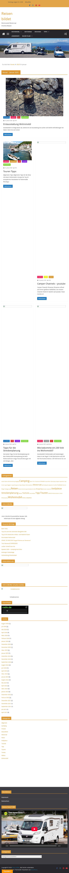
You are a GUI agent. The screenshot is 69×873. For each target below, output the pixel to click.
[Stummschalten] (62, 846)
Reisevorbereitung (22, 489)
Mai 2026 (4, 629)
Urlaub (60, 493)
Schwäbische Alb (31, 489)
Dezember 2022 (6, 694)
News (45, 277)
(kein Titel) (4, 528)
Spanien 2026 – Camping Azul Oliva (11, 549)
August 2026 (5, 623)
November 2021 (6, 703)
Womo (24, 498)
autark (2, 481)
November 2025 (6, 647)
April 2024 (4, 671)
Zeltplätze (29, 498)
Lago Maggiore (8, 485)
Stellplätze (13, 161)
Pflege (2, 489)
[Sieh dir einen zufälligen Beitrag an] (65, 34)
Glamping (53, 481)
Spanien (49, 489)
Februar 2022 (5, 697)
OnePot (55, 485)
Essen (31, 481)
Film (34, 481)
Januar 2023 (4, 691)
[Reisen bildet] (3, 34)
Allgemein (6, 117)
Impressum (4, 797)
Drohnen (38, 32)
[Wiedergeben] (4, 846)
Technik (46, 441)
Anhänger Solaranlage (7, 552)
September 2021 (6, 706)
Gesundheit (47, 481)
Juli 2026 (3, 626)
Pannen (64, 485)
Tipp (19, 117)
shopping (39, 489)
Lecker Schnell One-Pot (8, 546)
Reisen (14, 488)
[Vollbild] (65, 846)
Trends (3, 752)
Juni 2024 (4, 668)
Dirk (16, 120)
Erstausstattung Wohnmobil (17, 124)
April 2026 (4, 632)
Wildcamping (4, 497)
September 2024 (6, 662)
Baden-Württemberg (10, 481)
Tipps (45, 32)
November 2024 (6, 659)
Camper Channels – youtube (51, 283)
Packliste (59, 485)
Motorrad (28, 32)
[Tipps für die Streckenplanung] (17, 372)
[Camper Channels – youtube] (51, 208)
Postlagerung (8, 489)
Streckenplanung (9, 492)
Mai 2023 (4, 683)
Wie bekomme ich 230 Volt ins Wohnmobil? (50, 449)
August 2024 (5, 665)
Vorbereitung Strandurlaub (9, 555)
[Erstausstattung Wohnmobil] (34, 97)
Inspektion (61, 481)
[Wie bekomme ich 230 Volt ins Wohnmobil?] (51, 372)
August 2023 (5, 680)
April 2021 (4, 712)
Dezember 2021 (6, 700)
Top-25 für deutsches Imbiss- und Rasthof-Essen (15, 534)
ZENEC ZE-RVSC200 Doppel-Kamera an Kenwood (15, 540)
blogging (17, 481)
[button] (21, 31)
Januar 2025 (4, 653)
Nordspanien (50, 485)
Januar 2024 (4, 677)
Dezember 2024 (6, 656)
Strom (20, 493)
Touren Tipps (9, 171)
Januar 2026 (4, 641)
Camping (13, 117)
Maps (20, 485)
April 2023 (4, 686)
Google (57, 481)
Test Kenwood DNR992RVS (9, 543)
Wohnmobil (16, 32)
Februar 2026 (5, 638)
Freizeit (43, 481)
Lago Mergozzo (15, 485)
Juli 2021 (3, 709)
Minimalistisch (29, 485)
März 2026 (4, 635)
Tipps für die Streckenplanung (11, 449)
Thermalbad (32, 493)
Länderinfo (15, 36)
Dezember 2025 (6, 644)
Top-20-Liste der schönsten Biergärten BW (13, 531)
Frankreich (37, 481)
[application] (34, 829)
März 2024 (4, 674)
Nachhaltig (44, 485)
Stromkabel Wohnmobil (8, 537)
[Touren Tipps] (17, 150)
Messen (24, 485)
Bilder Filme (26, 36)
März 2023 (4, 689)
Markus (50, 444)
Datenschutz (5, 801)
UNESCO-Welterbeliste (53, 493)
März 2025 (4, 650)
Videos (51, 277)
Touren (24, 161)
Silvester (45, 489)
